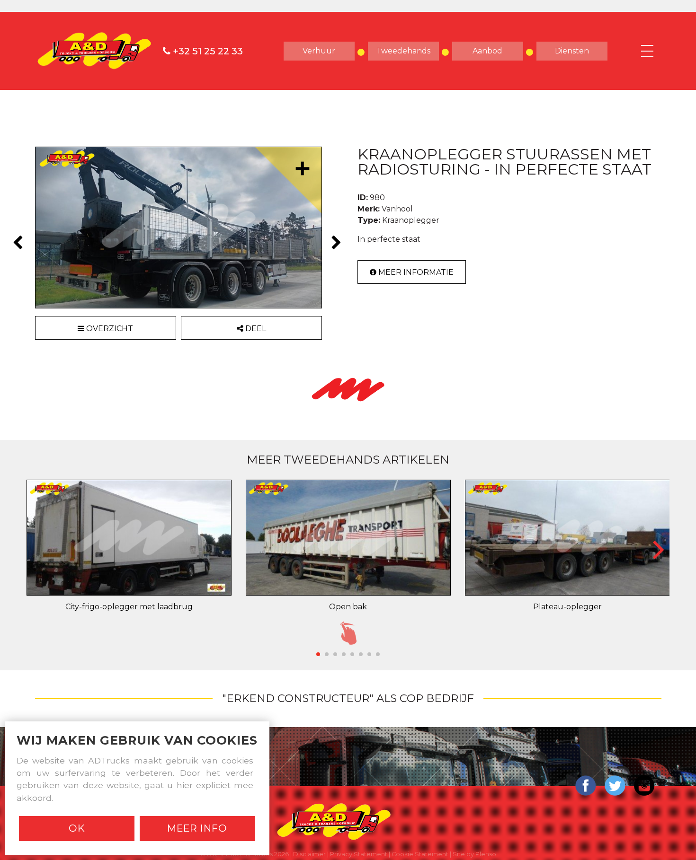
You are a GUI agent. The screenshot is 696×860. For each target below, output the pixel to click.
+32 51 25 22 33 (206, 51)
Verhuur (319, 50)
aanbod (487, 50)
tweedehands (403, 50)
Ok (77, 828)
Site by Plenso (474, 854)
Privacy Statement (358, 854)
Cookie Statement (420, 854)
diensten (572, 50)
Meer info (197, 828)
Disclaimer (309, 854)
